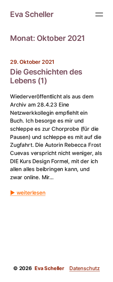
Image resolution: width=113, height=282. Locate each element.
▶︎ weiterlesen (28, 192)
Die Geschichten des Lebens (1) (46, 76)
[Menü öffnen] (99, 14)
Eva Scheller (31, 14)
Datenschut (83, 268)
